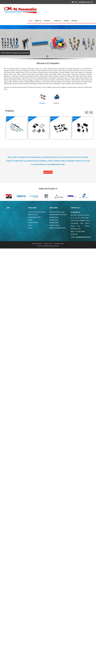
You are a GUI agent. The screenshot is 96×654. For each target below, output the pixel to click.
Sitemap (74, 21)
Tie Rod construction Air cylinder (36, 212)
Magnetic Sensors (33, 214)
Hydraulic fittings (53, 217)
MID (40, 243)
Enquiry (66, 21)
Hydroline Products (54, 225)
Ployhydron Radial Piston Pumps (58, 214)
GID (51, 243)
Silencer (30, 228)
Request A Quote (48, 172)
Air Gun (30, 225)
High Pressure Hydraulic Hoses (57, 228)
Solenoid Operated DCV (34, 217)
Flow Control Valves (33, 222)
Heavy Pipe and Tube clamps (57, 212)
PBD (62, 243)
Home (30, 21)
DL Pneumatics (45, 246)
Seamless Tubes (53, 220)
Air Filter (30, 220)
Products (47, 21)
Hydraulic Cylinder (54, 222)
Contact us (57, 21)
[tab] (43, 99)
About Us (38, 21)
